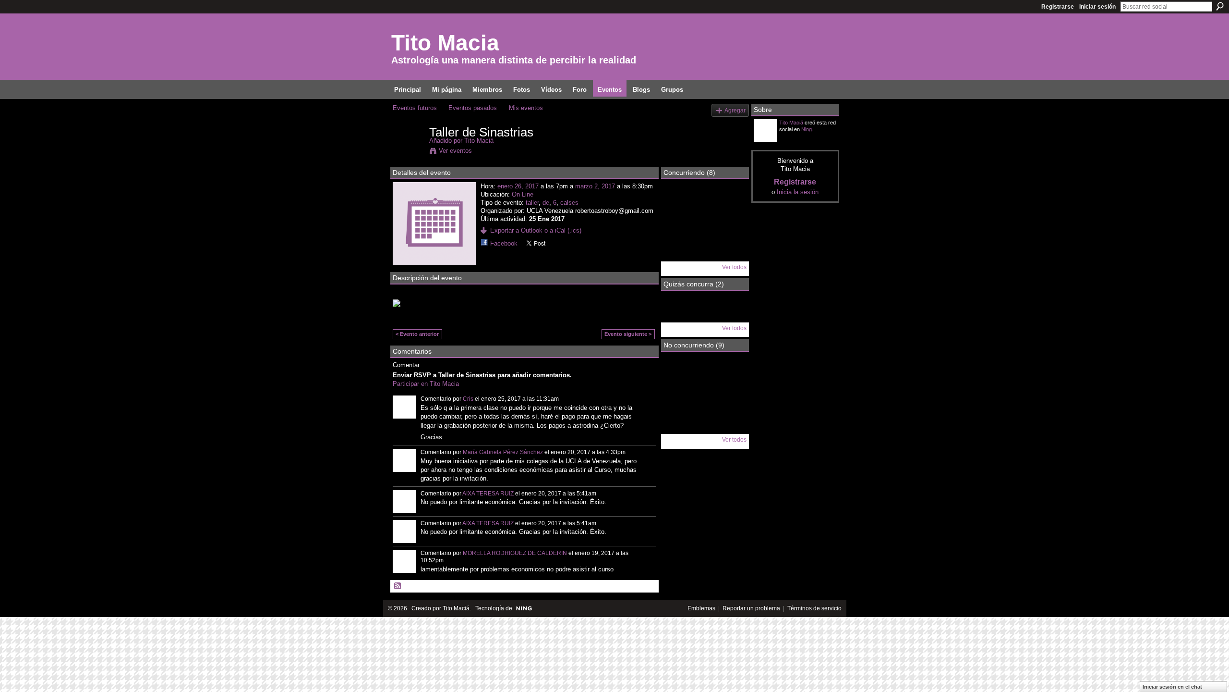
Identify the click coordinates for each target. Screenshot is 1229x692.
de (545, 202)
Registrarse (1057, 6)
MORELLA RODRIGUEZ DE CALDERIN (515, 553)
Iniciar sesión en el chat (1172, 687)
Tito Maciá (479, 140)
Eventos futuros (415, 107)
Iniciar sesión (1097, 6)
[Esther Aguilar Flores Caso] (730, 229)
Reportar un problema (751, 608)
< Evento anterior (417, 334)
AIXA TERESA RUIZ (488, 493)
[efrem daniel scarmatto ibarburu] (679, 315)
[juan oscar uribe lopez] (704, 427)
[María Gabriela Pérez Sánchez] (679, 401)
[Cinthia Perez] (679, 229)
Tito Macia (445, 42)
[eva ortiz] (704, 315)
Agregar (735, 110)
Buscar (1220, 6)
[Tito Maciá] (408, 152)
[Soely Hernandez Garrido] (679, 427)
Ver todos (734, 267)
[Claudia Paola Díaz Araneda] (704, 376)
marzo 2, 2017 (595, 186)
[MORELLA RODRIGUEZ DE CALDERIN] (730, 427)
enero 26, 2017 (518, 186)
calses (569, 202)
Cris (468, 398)
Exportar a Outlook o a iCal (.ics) (535, 230)
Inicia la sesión (798, 192)
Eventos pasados (472, 107)
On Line (522, 194)
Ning (806, 129)
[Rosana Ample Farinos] (704, 229)
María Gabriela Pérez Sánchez (503, 452)
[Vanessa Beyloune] (679, 254)
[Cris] (679, 203)
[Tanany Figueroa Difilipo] (704, 203)
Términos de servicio (814, 608)
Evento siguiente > (627, 334)
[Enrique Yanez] (730, 376)
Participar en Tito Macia (426, 383)
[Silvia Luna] (730, 203)
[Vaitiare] (679, 376)
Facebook (504, 243)
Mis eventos (526, 107)
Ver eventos (455, 150)
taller (532, 202)
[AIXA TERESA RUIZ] (730, 401)
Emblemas (701, 608)
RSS (398, 586)
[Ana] (704, 401)
